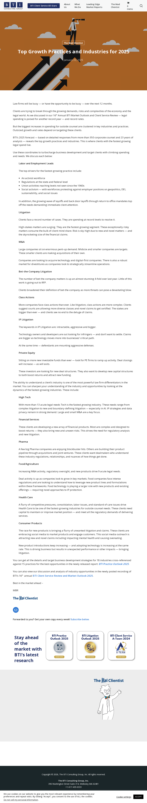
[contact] (16, 610)
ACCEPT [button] (138, 796)
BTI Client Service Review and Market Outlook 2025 (63, 575)
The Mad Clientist (73, 42)
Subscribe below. (80, 619)
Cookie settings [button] (123, 797)
